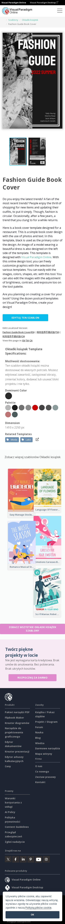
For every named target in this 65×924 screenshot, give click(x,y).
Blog (38, 737)
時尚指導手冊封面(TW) (48, 332)
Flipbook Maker (14, 717)
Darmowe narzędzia (47, 748)
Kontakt (40, 782)
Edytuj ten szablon (25, 317)
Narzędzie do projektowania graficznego (14, 732)
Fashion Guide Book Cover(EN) (18, 332)
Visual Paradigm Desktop (43, 2)
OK (32, 914)
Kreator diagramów (17, 723)
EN (23, 340)
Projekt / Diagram (46, 721)
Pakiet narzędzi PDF (17, 712)
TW (27, 340)
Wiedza (39, 743)
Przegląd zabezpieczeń (19, 921)
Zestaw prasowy (45, 777)
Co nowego (42, 771)
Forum (39, 727)
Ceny (8, 766)
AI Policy (10, 812)
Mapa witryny (43, 753)
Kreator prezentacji (17, 751)
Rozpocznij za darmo (32, 677)
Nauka (39, 732)
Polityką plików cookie (38, 907)
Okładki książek (30, 19)
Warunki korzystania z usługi (13, 802)
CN (30, 340)
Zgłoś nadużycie (15, 841)
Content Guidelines (17, 826)
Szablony (13, 19)
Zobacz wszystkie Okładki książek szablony (32, 628)
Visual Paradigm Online (36, 257)
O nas (38, 766)
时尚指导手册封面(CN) (14, 336)
